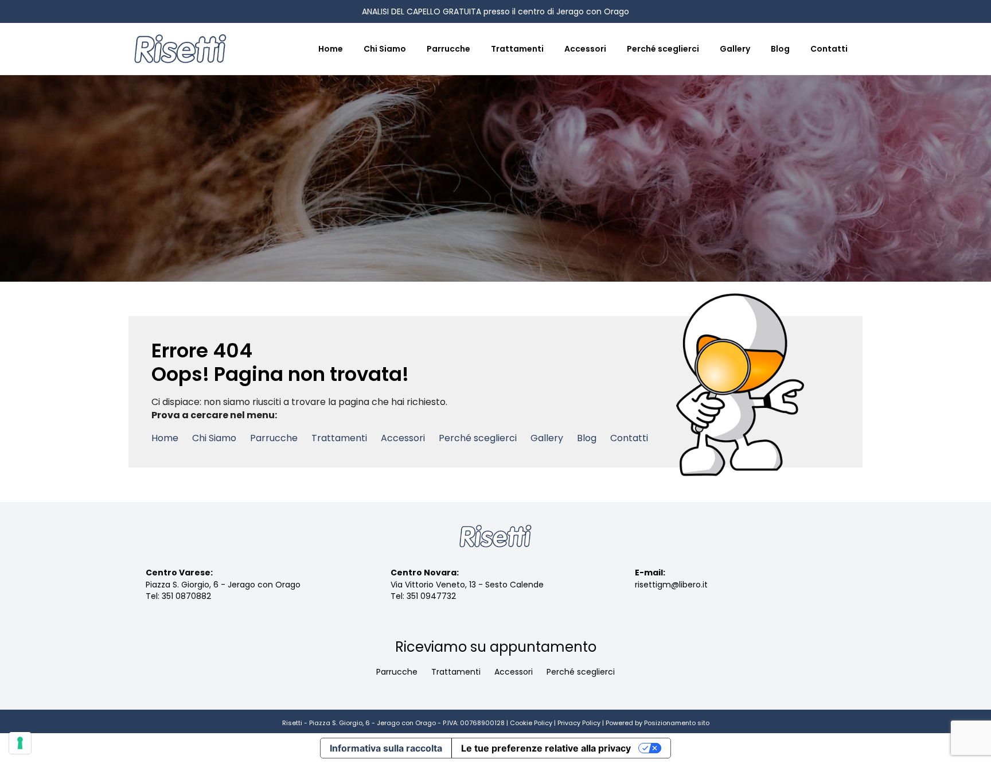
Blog (780, 48)
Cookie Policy (531, 722)
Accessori (585, 48)
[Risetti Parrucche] (180, 49)
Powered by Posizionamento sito (657, 722)
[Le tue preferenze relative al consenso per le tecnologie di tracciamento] (20, 743)
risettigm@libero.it (671, 584)
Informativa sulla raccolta (386, 748)
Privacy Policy (578, 722)
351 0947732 (431, 596)
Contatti (829, 48)
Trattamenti (517, 48)
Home (330, 48)
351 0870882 (186, 596)
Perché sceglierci (663, 48)
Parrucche (448, 48)
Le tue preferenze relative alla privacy (546, 748)
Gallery (735, 48)
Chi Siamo (385, 48)
